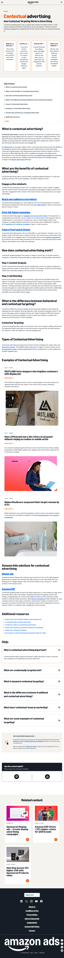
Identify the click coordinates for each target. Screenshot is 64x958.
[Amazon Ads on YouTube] (36, 901)
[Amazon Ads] (31, 2)
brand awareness (43, 515)
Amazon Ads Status (32, 926)
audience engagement (52, 237)
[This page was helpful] (47, 777)
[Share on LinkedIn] (62, 947)
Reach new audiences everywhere (19, 199)
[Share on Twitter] (62, 944)
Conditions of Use (32, 911)
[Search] (61, 2)
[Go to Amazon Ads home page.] (32, 944)
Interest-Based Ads (32, 919)
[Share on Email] (62, 950)
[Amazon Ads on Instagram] (31, 901)
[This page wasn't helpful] (16, 777)
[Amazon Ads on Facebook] (41, 901)
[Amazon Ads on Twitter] (26, 901)
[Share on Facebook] (62, 940)
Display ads (8, 574)
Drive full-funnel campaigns (16, 212)
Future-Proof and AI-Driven (16, 229)
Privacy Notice (32, 915)
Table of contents (9, 84)
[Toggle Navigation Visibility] (2, 2)
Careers (32, 930)
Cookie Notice (32, 922)
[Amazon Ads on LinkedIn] (21, 901)
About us (32, 907)
